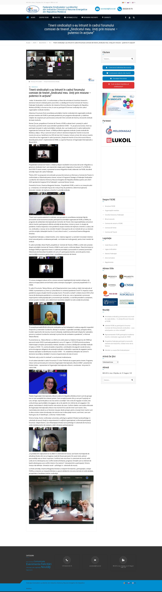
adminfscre (35, 87)
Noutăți (57, 81)
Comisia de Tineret (111, 232)
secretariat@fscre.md (107, 9)
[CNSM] (126, 285)
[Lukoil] (118, 140)
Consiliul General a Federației (114, 215)
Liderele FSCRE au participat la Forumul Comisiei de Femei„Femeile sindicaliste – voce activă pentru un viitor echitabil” (119, 328)
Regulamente (109, 262)
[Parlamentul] (126, 276)
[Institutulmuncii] (110, 302)
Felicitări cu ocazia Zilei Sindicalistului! (117, 350)
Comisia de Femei (110, 228)
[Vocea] (126, 293)
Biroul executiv (110, 219)
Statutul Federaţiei (111, 253)
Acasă (33, 17)
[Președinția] (110, 276)
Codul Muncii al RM (111, 245)
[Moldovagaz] (118, 130)
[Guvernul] (110, 285)
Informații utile (30, 567)
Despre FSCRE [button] (44, 17)
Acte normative (110, 258)
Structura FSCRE (110, 206)
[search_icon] (134, 17)
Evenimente (52, 81)
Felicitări (46, 564)
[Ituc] (110, 293)
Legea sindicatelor (111, 249)
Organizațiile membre (112, 210)
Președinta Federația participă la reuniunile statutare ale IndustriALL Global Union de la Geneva (119, 343)
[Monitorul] (126, 302)
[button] (56, 17)
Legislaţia (38, 567)
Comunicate (39, 561)
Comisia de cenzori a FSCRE (114, 223)
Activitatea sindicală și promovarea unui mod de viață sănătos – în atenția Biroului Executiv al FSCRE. (119, 319)
